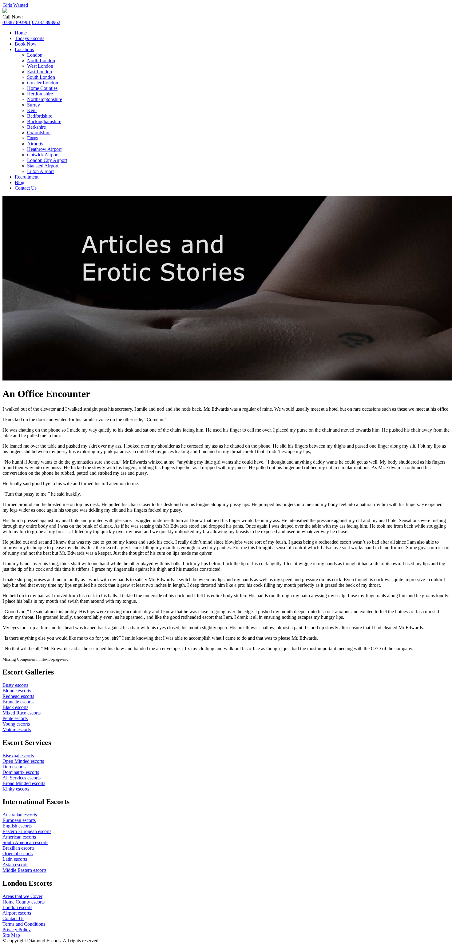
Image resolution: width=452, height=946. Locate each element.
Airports (35, 143)
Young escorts (16, 724)
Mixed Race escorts (21, 712)
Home (21, 32)
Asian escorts (15, 864)
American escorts (19, 836)
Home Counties (42, 88)
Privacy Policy (16, 929)
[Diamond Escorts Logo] (4, 11)
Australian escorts (19, 814)
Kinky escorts (15, 788)
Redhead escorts (18, 696)
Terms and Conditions (23, 924)
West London (40, 66)
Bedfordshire (39, 116)
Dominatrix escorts (20, 772)
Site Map (11, 935)
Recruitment (26, 176)
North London (41, 60)
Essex (32, 138)
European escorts (19, 820)
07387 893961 (16, 22)
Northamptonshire (44, 99)
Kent (32, 110)
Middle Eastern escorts (24, 870)
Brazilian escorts (18, 848)
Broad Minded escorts (23, 783)
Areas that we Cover (22, 896)
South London (41, 77)
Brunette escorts (18, 701)
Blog (19, 182)
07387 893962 (46, 22)
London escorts (17, 907)
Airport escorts (16, 913)
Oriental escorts (17, 853)
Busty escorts (15, 685)
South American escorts (25, 842)
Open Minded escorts (23, 761)
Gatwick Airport (43, 154)
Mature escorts (16, 729)
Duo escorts (14, 766)
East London (39, 71)
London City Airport (47, 160)
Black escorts (15, 707)
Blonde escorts (16, 690)
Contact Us (26, 188)
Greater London (42, 82)
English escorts (17, 825)
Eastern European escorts (26, 831)
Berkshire (36, 127)
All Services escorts (21, 777)
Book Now (26, 43)
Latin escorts (14, 859)
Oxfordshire (38, 132)
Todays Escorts (29, 38)
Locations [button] (24, 49)
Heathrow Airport (44, 149)
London (34, 55)
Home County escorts (23, 901)
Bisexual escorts (18, 755)
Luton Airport (40, 171)
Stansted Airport (42, 165)
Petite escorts (15, 718)
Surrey (33, 104)
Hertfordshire (40, 93)
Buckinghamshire (44, 121)
